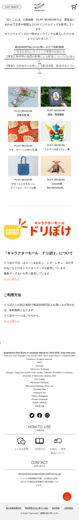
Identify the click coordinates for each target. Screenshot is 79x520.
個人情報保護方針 (13, 508)
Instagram (47, 415)
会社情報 (56, 508)
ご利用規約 (68, 508)
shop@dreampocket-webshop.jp (39, 473)
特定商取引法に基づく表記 (36, 508)
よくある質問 (21, 449)
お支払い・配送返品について (58, 451)
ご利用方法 (39, 449)
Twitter (32, 415)
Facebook (39, 415)
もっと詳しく (12, 278)
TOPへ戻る (67, 496)
